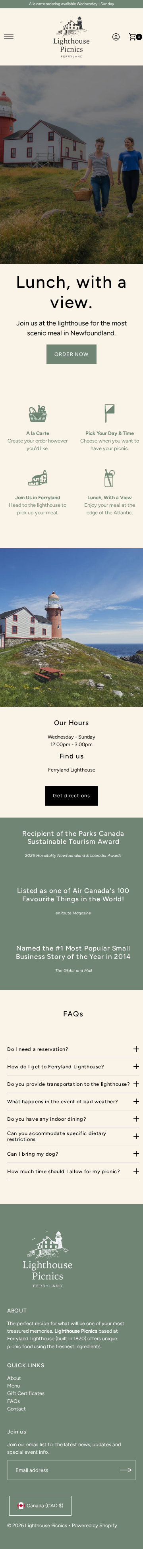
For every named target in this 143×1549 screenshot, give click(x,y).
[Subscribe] (126, 1470)
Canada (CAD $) (45, 1506)
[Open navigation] (9, 37)
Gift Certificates (25, 1393)
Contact (16, 1409)
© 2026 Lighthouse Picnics (37, 1525)
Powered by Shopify (94, 1525)
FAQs (13, 1401)
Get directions (71, 796)
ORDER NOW (71, 354)
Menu (13, 1386)
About (14, 1378)
